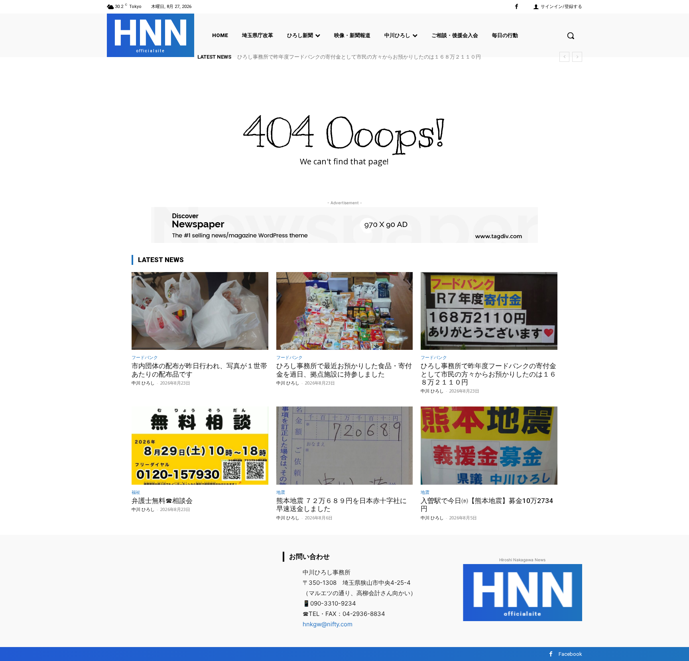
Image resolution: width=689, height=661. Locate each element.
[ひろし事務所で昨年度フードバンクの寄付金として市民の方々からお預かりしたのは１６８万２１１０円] (489, 311)
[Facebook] (517, 7)
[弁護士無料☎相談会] (200, 445)
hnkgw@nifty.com (327, 624)
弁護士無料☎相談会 (162, 501)
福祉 (136, 492)
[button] (570, 35)
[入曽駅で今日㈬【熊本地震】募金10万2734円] (489, 445)
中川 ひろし (143, 383)
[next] (577, 57)
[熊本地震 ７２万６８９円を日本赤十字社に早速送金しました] (344, 445)
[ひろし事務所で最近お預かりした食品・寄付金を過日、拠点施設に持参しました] (344, 311)
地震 (280, 492)
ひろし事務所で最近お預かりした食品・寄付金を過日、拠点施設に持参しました (344, 370)
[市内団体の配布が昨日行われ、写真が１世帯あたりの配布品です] (200, 311)
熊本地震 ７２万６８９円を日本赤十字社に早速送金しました (341, 505)
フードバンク (145, 357)
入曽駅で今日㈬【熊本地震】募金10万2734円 (487, 505)
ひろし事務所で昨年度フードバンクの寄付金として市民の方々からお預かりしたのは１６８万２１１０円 (359, 57)
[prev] (564, 57)
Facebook (570, 654)
